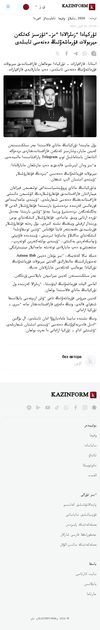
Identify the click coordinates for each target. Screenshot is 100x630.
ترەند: (93, 19)
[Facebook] (66, 54)
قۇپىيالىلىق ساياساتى (81, 515)
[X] (57, 54)
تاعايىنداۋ (49, 19)
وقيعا (61, 19)
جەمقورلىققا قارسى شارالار (79, 535)
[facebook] (75, 407)
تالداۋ (93, 456)
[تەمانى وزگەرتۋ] (23, 7)
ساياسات (90, 446)
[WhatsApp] (84, 54)
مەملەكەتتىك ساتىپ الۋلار (78, 545)
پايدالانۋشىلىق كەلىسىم (80, 505)
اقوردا (37, 19)
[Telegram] (75, 54)
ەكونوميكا (90, 466)
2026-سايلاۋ (76, 19)
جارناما (92, 594)
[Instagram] (94, 54)
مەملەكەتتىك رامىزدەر (81, 525)
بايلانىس (90, 584)
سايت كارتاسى (86, 574)
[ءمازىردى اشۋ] (8, 6)
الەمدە (92, 476)
